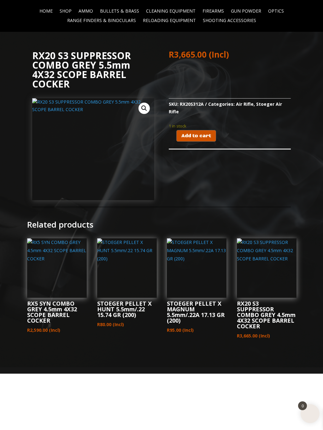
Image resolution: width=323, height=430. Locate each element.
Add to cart (196, 136)
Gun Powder (246, 11)
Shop (66, 11)
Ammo (86, 11)
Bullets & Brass (119, 11)
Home (46, 11)
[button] (144, 108)
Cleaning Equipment (171, 11)
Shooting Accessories (229, 20)
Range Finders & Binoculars (101, 20)
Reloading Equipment (169, 20)
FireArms (213, 11)
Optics (276, 11)
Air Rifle (245, 104)
